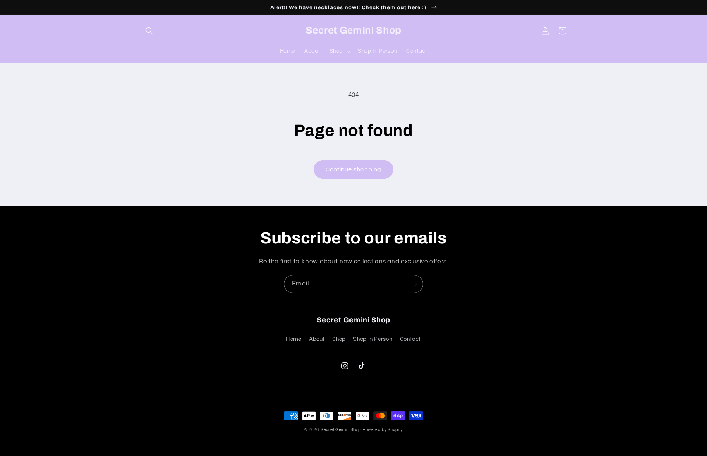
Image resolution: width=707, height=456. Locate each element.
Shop (339, 339)
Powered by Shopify (383, 430)
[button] (149, 30)
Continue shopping (354, 169)
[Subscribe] (414, 284)
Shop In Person (372, 339)
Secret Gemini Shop (341, 430)
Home (294, 339)
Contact (410, 339)
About (317, 339)
